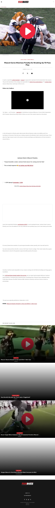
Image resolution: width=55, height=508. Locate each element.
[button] (1, 2)
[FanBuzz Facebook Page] (24, 499)
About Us (27, 493)
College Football (27, 59)
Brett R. (25, 69)
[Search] (53, 2)
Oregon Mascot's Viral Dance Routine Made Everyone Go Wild (18, 472)
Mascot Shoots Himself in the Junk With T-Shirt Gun (22, 303)
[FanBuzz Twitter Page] (31, 499)
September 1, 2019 (18, 182)
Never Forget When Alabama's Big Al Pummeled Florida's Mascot (19, 434)
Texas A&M (16, 395)
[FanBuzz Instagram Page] (26, 499)
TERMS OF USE (27, 503)
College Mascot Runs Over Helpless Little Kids (30, 186)
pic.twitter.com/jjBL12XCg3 (26, 165)
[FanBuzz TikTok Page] (29, 499)
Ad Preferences (27, 495)
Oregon (19, 470)
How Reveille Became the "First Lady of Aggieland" (15, 397)
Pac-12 (16, 357)
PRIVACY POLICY (27, 504)
